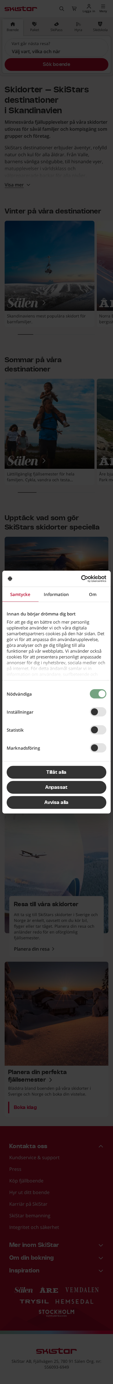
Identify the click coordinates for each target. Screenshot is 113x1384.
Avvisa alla (56, 802)
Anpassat (56, 787)
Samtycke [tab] (20, 594)
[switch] (98, 712)
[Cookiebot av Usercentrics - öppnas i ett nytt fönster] (81, 578)
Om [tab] (92, 594)
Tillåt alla (56, 772)
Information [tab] (56, 594)
